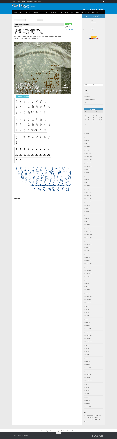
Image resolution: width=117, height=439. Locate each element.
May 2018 (87, 179)
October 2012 (88, 377)
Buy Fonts (74, 431)
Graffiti (99, 415)
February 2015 (88, 293)
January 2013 (88, 367)
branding (90, 415)
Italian (94, 417)
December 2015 (88, 263)
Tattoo (100, 419)
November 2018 (88, 159)
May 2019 (87, 140)
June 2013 (87, 351)
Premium (16, 12)
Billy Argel (23, 24)
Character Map (19, 96)
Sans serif (93, 419)
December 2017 (88, 195)
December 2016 (88, 234)
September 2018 (88, 166)
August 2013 (87, 345)
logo (96, 417)
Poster (85, 420)
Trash (72, 29)
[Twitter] (96, 16)
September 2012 (88, 380)
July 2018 (87, 172)
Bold (88, 415)
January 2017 (88, 231)
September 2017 (88, 205)
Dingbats (36, 12)
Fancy (42, 12)
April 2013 (87, 358)
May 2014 (87, 315)
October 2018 (88, 163)
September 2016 (88, 244)
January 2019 (88, 153)
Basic (30, 12)
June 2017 (87, 215)
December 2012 (88, 371)
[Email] (102, 16)
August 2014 (87, 306)
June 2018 (87, 176)
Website (27, 24)
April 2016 (87, 254)
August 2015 (87, 276)
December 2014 (88, 296)
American (85, 415)
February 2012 (88, 403)
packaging (101, 417)
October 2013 (88, 338)
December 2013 (88, 332)
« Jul (85, 126)
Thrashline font (17, 24)
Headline (90, 417)
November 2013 (88, 335)
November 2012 (88, 374)
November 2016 (88, 237)
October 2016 (88, 241)
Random (22, 12)
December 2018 (88, 156)
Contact (51, 431)
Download (69, 24)
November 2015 (88, 267)
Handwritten (86, 417)
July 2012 (87, 387)
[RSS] (100, 16)
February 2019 (88, 150)
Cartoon (93, 415)
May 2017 (87, 218)
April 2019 (87, 143)
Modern (99, 417)
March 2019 (87, 146)
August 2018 (87, 169)
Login (14, 2)
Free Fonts (87, 96)
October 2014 (88, 299)
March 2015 (87, 289)
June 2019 (87, 137)
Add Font (63, 431)
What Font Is (87, 103)
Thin (85, 421)
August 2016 (87, 247)
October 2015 (88, 270)
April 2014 (87, 319)
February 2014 (88, 325)
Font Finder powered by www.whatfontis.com (31, 2)
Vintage (88, 421)
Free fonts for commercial (90, 99)
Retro (89, 420)
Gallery (57, 431)
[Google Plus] (98, 16)
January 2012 (88, 407)
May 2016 (87, 250)
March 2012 (87, 400)
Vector (77, 12)
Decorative (96, 415)
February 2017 (88, 228)
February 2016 (88, 260)
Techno (71, 12)
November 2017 (88, 198)
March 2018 (87, 185)
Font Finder (87, 12)
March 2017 (87, 224)
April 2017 (87, 221)
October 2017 (88, 202)
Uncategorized (95, 12)
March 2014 (87, 322)
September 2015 (88, 273)
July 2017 (87, 211)
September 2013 (88, 341)
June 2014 (87, 312)
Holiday (60, 12)
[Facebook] (94, 16)
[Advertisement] (93, 59)
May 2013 (87, 354)
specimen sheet (26, 96)
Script (66, 12)
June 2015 (87, 280)
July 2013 (87, 348)
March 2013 (87, 361)
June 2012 (87, 390)
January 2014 (88, 328)
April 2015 (87, 286)
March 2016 (87, 257)
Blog (47, 431)
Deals (82, 12)
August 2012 (87, 384)
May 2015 (87, 283)
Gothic (47, 12)
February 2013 (88, 364)
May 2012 (87, 393)
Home (42, 431)
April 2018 (87, 182)
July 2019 (87, 133)
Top (26, 12)
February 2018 (88, 189)
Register (18, 2)
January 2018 (88, 192)
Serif (99, 420)
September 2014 (88, 302)
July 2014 (87, 309)
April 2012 (87, 397)
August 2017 (87, 208)
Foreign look (53, 12)
